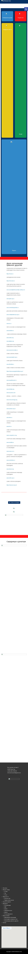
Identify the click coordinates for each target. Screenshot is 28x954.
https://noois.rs (10, 273)
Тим (5, 893)
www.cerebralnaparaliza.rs (13, 307)
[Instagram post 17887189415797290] (23, 499)
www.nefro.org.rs (10, 477)
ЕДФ (5, 907)
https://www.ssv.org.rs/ (12, 485)
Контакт (4, 922)
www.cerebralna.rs (11, 460)
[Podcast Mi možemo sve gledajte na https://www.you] (17, 497)
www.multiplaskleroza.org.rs (13, 314)
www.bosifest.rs (10, 330)
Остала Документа (8, 914)
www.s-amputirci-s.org (12, 435)
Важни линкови (6, 915)
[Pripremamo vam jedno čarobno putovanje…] (11, 499)
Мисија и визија (6, 889)
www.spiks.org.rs (10, 298)
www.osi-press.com (11, 392)
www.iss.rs (9, 323)
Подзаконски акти (8, 910)
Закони (5, 908)
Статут (5, 894)
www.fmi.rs (9, 426)
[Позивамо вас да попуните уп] (17, 499)
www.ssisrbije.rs (10, 442)
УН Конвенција (7, 905)
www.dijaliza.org (10, 341)
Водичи (6, 912)
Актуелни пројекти (7, 901)
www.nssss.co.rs (10, 451)
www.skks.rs (9, 417)
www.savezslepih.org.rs (12, 357)
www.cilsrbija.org (10, 389)
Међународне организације (10, 917)
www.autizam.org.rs (11, 408)
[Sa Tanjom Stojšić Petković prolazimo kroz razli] (5, 497)
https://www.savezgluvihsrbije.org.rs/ (15, 371)
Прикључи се (6, 896)
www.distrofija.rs (10, 364)
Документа (5, 903)
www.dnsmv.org (10, 469)
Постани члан (7, 898)
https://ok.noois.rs (11, 280)
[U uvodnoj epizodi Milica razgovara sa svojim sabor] (11, 497)
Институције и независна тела (10, 919)
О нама (5, 891)
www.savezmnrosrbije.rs (12, 350)
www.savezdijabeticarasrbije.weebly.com (16, 289)
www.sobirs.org (10, 337)
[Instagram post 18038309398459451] (5, 499)
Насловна (5, 888)
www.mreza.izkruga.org (12, 399)
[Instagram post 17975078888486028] (23, 497)
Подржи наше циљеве (9, 900)
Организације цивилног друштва (11, 920)
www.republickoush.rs (11, 380)
